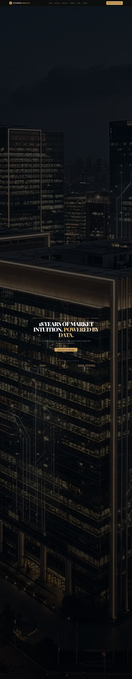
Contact (85, 3)
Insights (72, 3)
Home (50, 3)
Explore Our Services (66, 350)
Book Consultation (114, 3)
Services (57, 3)
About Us (64, 3)
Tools (78, 3)
